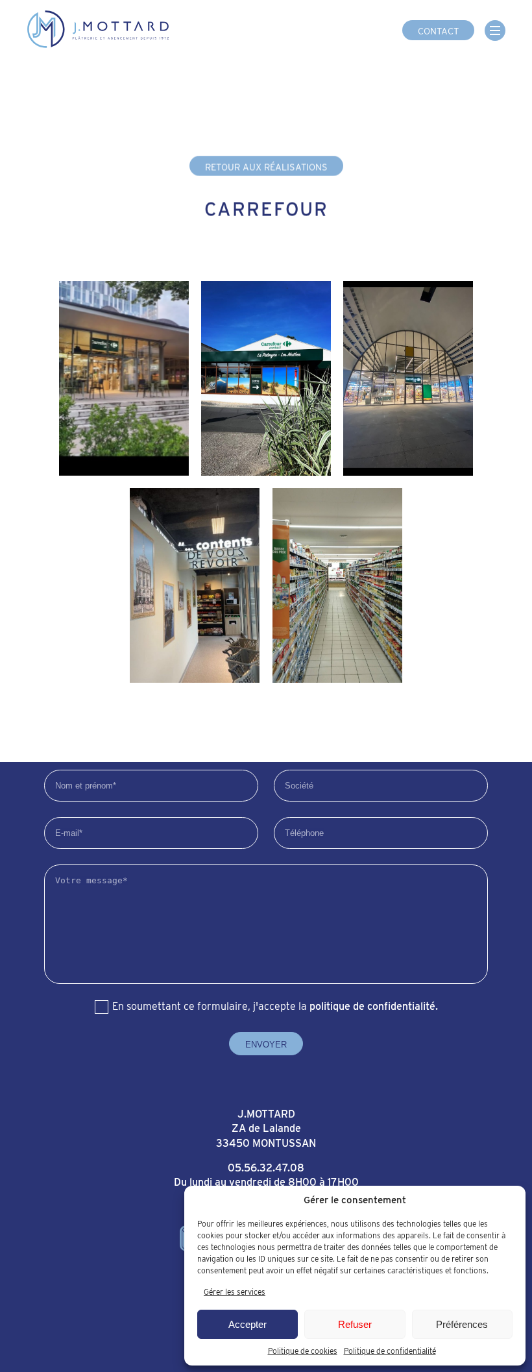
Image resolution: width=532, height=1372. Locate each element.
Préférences (462, 1324)
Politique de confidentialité (390, 1351)
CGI (75, 1311)
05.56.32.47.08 (266, 1168)
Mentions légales (130, 1311)
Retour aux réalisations (266, 166)
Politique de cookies (302, 1351)
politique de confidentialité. (373, 1006)
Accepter (247, 1324)
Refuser (355, 1324)
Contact (438, 30)
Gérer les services (234, 1292)
